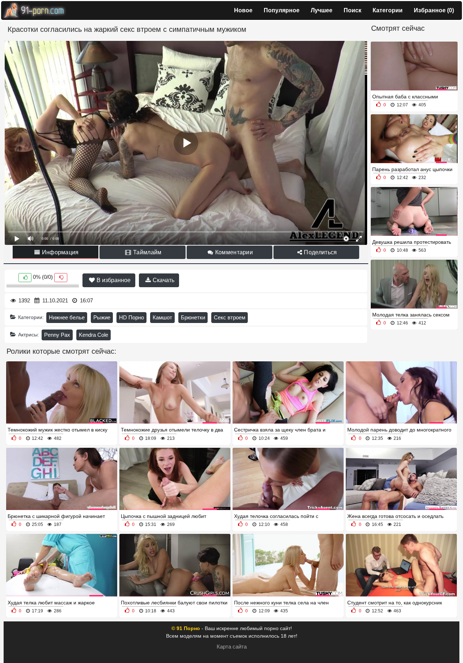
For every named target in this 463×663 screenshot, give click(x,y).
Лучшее (321, 10)
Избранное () (434, 10)
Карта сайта (232, 646)
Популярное (282, 10)
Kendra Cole (93, 335)
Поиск (352, 10)
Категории (388, 10)
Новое (243, 10)
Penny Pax (57, 335)
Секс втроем (229, 317)
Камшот (162, 317)
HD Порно (131, 317)
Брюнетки (193, 317)
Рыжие (101, 317)
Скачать (162, 280)
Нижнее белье (67, 317)
